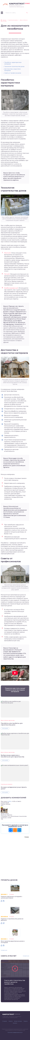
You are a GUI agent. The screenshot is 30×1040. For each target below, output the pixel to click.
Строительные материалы (6, 784)
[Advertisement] (15, 856)
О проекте (4, 1021)
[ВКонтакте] (11, 830)
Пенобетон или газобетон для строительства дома (11, 724)
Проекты (26, 1021)
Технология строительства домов (14, 66)
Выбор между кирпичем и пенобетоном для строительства (12, 756)
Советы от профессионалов (12, 73)
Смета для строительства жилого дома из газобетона (14, 982)
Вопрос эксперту (18, 1021)
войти (9, 801)
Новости (10, 1021)
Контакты (15, 1023)
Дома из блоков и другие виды (8, 720)
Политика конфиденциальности (15, 1032)
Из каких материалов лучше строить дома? (14, 788)
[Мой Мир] (19, 830)
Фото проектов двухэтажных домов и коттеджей (12, 941)
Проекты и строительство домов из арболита (12, 919)
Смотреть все (4, 950)
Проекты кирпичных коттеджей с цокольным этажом (11, 897)
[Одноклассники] (15, 830)
